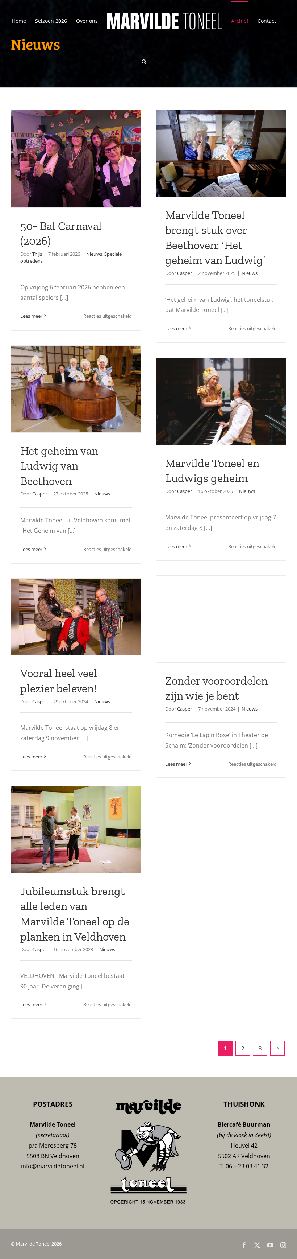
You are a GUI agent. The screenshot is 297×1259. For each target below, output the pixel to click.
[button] (144, 61)
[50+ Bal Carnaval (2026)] (76, 158)
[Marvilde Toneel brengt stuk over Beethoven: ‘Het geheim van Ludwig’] (221, 153)
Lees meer (31, 316)
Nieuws (94, 254)
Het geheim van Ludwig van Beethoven (59, 466)
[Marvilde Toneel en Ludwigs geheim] (221, 401)
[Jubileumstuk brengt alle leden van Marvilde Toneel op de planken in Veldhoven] (76, 829)
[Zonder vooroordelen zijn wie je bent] (221, 619)
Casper (184, 273)
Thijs (37, 254)
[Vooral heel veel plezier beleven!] (76, 617)
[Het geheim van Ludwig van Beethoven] (76, 389)
